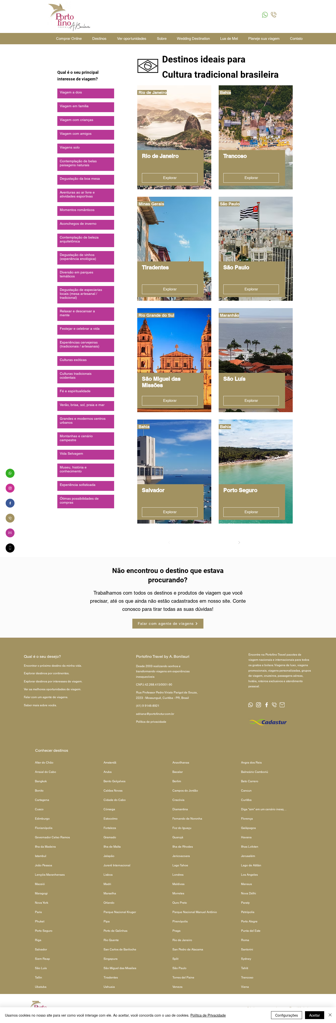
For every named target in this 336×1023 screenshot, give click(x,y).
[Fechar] (330, 1015)
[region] (10, 473)
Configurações (286, 1015)
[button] (265, 15)
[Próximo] (239, 542)
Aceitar (314, 1015)
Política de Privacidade (208, 1015)
